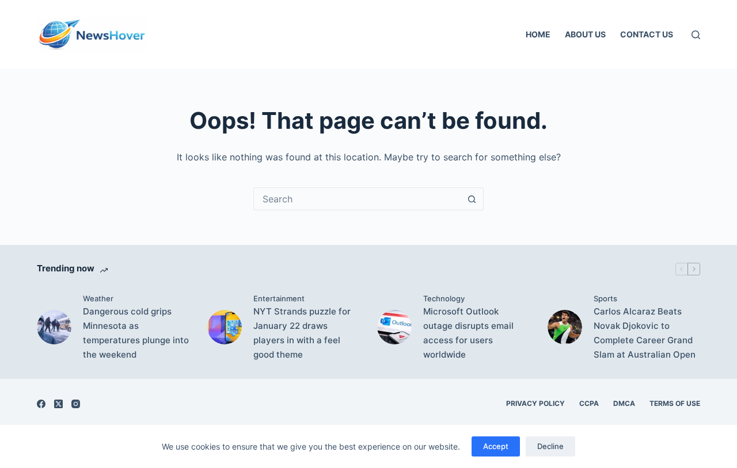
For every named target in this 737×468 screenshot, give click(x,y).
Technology (444, 298)
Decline (550, 446)
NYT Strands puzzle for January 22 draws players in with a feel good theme (302, 332)
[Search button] (471, 198)
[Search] (696, 34)
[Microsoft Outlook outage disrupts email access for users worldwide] (394, 327)
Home (538, 34)
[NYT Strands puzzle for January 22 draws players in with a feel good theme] (224, 327)
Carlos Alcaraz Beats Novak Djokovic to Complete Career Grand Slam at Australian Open (645, 332)
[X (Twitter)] (58, 404)
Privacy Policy (535, 403)
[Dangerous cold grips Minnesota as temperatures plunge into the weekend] (54, 327)
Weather (98, 298)
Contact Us (646, 34)
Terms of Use (674, 403)
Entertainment (279, 298)
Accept (495, 446)
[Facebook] (41, 404)
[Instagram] (75, 404)
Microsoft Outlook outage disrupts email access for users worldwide (468, 332)
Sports (605, 298)
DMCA (624, 403)
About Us (585, 34)
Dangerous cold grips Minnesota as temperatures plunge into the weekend (136, 332)
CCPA (589, 403)
